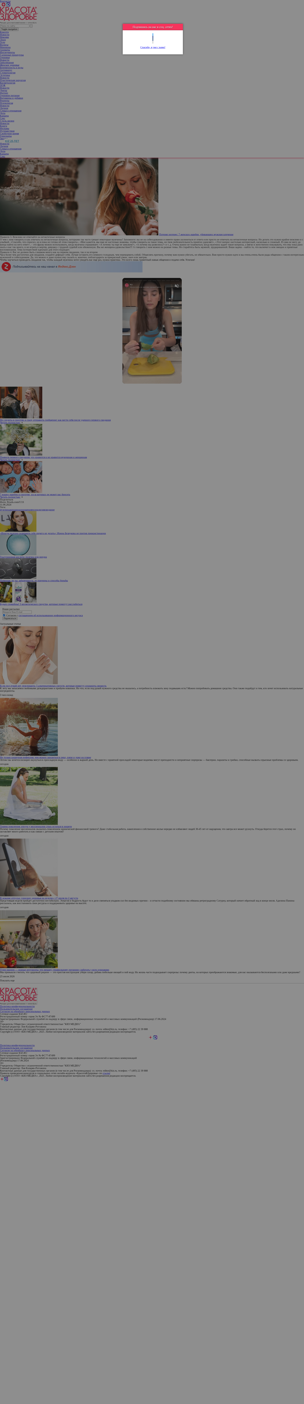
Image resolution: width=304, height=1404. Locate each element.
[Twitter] (152, 34)
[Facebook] (152, 37)
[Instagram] (152, 42)
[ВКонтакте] (152, 39)
